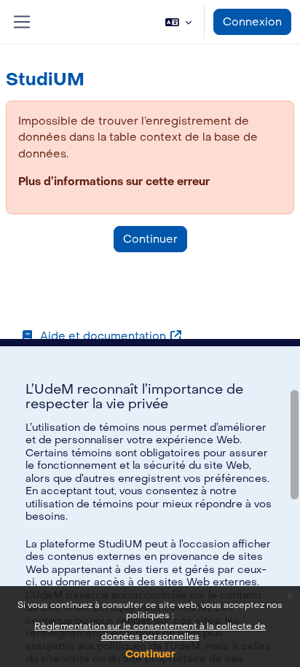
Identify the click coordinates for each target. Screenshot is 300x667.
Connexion (252, 22)
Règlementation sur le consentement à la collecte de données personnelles (150, 631)
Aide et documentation (103, 336)
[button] (178, 22)
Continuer (150, 654)
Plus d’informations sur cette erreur (114, 181)
